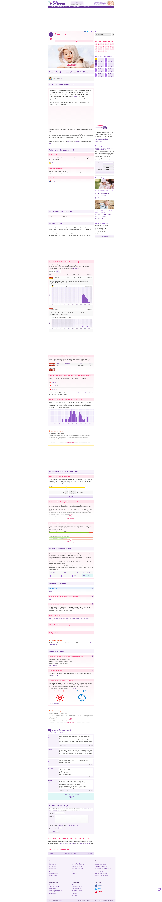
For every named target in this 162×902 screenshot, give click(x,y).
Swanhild (74, 96)
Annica (72, 843)
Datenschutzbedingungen (72, 825)
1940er (110, 61)
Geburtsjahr (98, 167)
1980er (100, 71)
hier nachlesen (76, 268)
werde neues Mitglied (54, 810)
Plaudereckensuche (77, 888)
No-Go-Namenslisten (77, 892)
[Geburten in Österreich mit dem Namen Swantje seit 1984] (50, 370)
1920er (110, 66)
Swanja (87, 618)
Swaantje (77, 141)
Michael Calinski (62, 78)
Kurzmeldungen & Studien (55, 890)
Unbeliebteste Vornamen (101, 873)
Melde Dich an (87, 808)
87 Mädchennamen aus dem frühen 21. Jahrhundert (103, 196)
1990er (100, 69)
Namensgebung (76, 863)
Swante (50, 591)
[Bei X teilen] (88, 31)
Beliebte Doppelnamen (100, 864)
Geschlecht (98, 165)
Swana (63, 618)
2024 (99, 59)
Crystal (84, 843)
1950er (110, 59)
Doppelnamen (52, 868)
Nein (98, 233)
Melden (91, 745)
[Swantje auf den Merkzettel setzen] (91, 31)
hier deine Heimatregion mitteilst (83, 392)
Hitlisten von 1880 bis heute (101, 870)
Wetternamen (52, 893)
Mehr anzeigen (87, 576)
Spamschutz (52, 828)
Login (77, 2)
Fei (48, 845)
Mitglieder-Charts (99, 871)
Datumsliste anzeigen (54, 703)
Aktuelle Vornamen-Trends (101, 875)
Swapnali (55, 620)
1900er (110, 71)
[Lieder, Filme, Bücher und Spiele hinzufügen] (92, 671)
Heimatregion (99, 169)
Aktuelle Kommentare (77, 884)
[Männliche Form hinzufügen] (92, 588)
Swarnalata (60, 620)
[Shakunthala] (101, 130)
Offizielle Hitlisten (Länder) (101, 866)
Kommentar (52, 816)
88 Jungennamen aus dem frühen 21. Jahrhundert (103, 216)
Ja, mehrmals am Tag (101, 228)
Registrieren (73, 4)
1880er (110, 76)
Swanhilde (82, 618)
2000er (100, 66)
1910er (110, 69)
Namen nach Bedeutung (78, 864)
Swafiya (60, 618)
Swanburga (68, 618)
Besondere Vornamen (77, 868)
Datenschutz (97, 900)
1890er (110, 74)
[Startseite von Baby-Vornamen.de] (56, 4)
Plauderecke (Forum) (77, 886)
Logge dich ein (82, 642)
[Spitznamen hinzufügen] (92, 604)
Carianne (80, 843)
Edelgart (88, 843)
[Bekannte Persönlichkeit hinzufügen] (92, 656)
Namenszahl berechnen (55, 892)
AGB (92, 900)
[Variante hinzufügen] (92, 596)
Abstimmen (71, 496)
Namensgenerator (53, 873)
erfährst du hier (72, 688)
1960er (100, 76)
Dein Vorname (99, 162)
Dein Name (51, 813)
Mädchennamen (53, 864)
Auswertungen (52, 888)
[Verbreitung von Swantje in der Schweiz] (53, 370)
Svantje (69, 141)
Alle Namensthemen (77, 870)
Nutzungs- (61, 825)
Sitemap (88, 900)
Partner (83, 900)
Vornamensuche (53, 871)
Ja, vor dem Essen (101, 229)
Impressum (110, 900)
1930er (110, 64)
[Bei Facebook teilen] (85, 31)
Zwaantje (51, 143)
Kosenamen (75, 871)
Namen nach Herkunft (54, 870)
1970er (100, 74)
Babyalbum (75, 893)
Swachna (56, 618)
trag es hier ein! (54, 675)
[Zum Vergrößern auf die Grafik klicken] (71, 417)
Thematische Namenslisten (78, 866)
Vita (63, 843)
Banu (76, 843)
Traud (60, 843)
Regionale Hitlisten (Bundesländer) (103, 868)
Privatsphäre (104, 900)
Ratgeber (74, 873)
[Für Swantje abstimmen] (77, 41)
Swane (73, 618)
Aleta (69, 843)
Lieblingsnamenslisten (77, 890)
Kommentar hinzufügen (58, 732)
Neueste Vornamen (54, 875)
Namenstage (52, 884)
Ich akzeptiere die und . (64, 825)
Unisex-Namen (52, 866)
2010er (100, 64)
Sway (66, 620)
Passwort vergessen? (79, 4)
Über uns (79, 900)
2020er (100, 61)
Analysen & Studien (54, 886)
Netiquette (74, 895)
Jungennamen (52, 863)
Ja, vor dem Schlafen (101, 231)
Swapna (51, 620)
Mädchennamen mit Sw (70, 853)
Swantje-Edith (52, 628)
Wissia (66, 843)
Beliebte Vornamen (99, 863)
